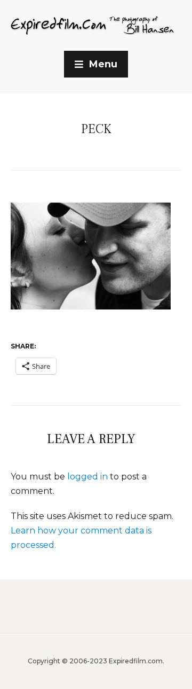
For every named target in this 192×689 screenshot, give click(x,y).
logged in (87, 476)
